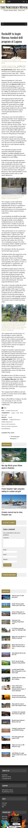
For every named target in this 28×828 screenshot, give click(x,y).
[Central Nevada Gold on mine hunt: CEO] (6, 656)
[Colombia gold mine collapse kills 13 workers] (6, 680)
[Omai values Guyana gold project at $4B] (6, 740)
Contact (4, 805)
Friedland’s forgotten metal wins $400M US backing (18, 729)
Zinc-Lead (4, 415)
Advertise (4, 803)
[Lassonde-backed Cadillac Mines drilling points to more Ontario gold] (6, 672)
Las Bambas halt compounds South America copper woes (18, 713)
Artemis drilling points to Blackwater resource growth (18, 612)
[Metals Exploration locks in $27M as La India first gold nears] (6, 648)
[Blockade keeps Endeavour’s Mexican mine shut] (6, 723)
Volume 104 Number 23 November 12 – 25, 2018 (13, 67)
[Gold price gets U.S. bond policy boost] (6, 598)
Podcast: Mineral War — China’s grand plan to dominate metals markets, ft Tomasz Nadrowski (19, 688)
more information (16, 822)
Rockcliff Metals (6, 428)
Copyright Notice (6, 778)
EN (24, 2)
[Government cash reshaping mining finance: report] (6, 623)
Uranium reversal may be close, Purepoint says (12, 513)
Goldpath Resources (14, 419)
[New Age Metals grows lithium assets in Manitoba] (14, 461)
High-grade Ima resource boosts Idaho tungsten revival (19, 704)
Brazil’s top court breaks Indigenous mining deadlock (18, 662)
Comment (6, 538)
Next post (13, 438)
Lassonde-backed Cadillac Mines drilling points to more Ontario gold (19, 671)
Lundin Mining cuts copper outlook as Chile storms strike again (19, 754)
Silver (21, 413)
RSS (3, 806)
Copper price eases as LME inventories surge (18, 745)
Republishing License (7, 791)
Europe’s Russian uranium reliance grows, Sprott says (18, 604)
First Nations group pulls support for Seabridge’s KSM (19, 629)
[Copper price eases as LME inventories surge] (6, 748)
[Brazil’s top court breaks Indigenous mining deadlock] (6, 664)
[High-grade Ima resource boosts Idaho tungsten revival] (6, 707)
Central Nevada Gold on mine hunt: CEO (19, 654)
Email (4, 554)
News (3, 463)
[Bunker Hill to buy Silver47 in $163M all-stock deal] (6, 639)
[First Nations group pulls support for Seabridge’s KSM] (6, 631)
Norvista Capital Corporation (9, 426)
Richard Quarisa (11, 66)
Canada (10, 417)
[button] (2, 1)
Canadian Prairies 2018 (12, 410)
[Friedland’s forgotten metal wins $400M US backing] (6, 731)
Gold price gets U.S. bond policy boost (18, 596)
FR (26, 2)
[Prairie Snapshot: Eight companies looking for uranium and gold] (14, 484)
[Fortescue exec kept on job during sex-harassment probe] (6, 698)
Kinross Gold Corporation (8, 424)
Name (5, 550)
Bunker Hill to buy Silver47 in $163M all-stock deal (19, 637)
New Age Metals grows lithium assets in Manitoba (12, 466)
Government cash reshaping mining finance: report (18, 621)
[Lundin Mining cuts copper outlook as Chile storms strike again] (6, 756)
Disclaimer (5, 775)
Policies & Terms (6, 776)
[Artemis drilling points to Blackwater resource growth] (6, 615)
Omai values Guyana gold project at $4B (18, 737)
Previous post (15, 436)
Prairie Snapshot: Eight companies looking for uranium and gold (13, 489)
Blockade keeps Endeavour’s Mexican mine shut (18, 721)
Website (5, 559)
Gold (17, 413)
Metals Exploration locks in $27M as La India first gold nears (18, 646)
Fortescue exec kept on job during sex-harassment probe (19, 696)
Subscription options (7, 790)
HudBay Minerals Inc (7, 422)
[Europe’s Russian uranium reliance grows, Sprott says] (6, 607)
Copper (13, 413)
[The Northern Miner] (14, 8)
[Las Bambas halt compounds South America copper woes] (6, 715)
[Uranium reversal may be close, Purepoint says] (14, 507)
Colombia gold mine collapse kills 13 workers (18, 678)
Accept (16, 824)
